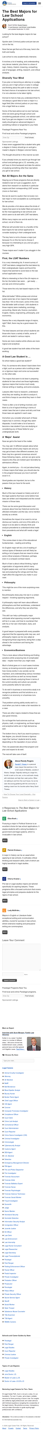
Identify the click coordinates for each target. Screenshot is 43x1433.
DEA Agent (8, 1152)
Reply (5, 840)
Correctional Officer (11, 1125)
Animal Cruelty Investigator (14, 1073)
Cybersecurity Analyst (12, 1145)
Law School (22, 27)
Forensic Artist (9, 1180)
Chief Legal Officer (11, 1100)
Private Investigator (11, 1277)
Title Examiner (9, 1315)
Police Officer (9, 1291)
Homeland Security (11, 1214)
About (4, 1428)
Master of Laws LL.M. (12, 1378)
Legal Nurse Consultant (13, 1246)
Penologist (8, 1287)
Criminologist (9, 1142)
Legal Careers (7, 1068)
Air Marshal (8, 1080)
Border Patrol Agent (11, 1097)
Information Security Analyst (14, 1221)
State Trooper (9, 1308)
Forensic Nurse (10, 1187)
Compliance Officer (11, 1114)
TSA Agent (8, 1318)
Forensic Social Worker (12, 1197)
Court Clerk (8, 1118)
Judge (6, 1208)
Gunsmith (7, 1204)
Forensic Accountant (11, 1176)
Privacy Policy (34, 1428)
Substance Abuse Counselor (14, 1311)
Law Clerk (8, 1235)
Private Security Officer (12, 1294)
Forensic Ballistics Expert (13, 1183)
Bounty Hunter (9, 1093)
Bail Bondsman (9, 1086)
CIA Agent (8, 1104)
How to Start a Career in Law (28, 800)
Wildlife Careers (10, 1322)
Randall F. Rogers (21, 764)
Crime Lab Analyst (11, 1121)
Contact (18, 1428)
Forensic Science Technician (14, 1194)
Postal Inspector (10, 1273)
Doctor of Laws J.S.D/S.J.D (14, 1381)
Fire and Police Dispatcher (14, 1169)
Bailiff (6, 1083)
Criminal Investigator (11, 1138)
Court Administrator (11, 1128)
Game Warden (9, 1211)
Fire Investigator (10, 1173)
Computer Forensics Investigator (16, 1111)
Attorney (7, 1076)
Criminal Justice (10, 1354)
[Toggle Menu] (39, 3)
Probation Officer (10, 1280)
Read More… (20, 1049)
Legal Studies (31, 27)
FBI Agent (8, 1166)
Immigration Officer (11, 1225)
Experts (11, 1428)
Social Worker (9, 1304)
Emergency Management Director (16, 1163)
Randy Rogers (22, 25)
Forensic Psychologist (12, 1190)
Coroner (7, 1107)
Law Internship (9, 1242)
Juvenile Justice (10, 1228)
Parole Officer (9, 1270)
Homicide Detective (11, 1218)
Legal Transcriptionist (12, 1256)
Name (26, 974)
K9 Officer (8, 1232)
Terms (25, 1428)
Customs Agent (10, 1149)
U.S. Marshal (9, 1156)
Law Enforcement (10, 1239)
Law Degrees (14, 27)
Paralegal (7, 1259)
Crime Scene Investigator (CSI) (15, 1135)
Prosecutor (8, 1284)
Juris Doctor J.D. (10, 1374)
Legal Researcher (10, 1249)
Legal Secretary (10, 1252)
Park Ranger (9, 1263)
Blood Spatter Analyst (12, 1090)
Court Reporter (9, 1131)
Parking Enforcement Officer (14, 1266)
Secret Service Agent (12, 1297)
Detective (7, 1159)
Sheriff (6, 1301)
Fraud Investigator (11, 1201)
